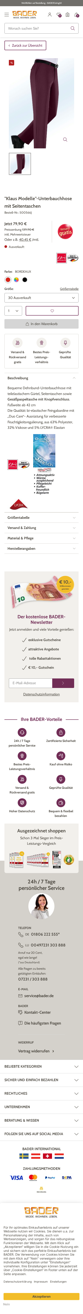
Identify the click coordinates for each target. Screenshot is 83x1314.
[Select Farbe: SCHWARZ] (24, 279)
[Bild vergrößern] (65, 139)
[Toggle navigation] (6, 14)
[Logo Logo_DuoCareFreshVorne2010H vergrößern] (44, 464)
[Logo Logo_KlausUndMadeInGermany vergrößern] (67, 258)
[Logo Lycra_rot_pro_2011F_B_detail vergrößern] (19, 504)
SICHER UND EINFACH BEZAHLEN (31, 1080)
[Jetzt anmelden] (63, 683)
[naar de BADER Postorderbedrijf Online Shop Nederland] (59, 1156)
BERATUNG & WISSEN (21, 1120)
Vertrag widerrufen (34, 1051)
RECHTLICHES (15, 1093)
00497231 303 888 (48, 945)
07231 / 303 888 (33, 979)
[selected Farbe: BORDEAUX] (8, 279)
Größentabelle (69, 289)
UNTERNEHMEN (17, 1107)
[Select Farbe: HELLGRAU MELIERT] (16, 279)
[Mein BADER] (50, 14)
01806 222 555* (45, 934)
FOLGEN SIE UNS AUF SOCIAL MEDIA (33, 1134)
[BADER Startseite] (24, 14)
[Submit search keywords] (73, 28)
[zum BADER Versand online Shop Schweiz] (47, 1156)
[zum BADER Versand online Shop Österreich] (35, 1156)
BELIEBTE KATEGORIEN (23, 1066)
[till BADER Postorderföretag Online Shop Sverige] (24, 1156)
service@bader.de (39, 995)
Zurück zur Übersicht (27, 45)
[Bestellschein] (67, 14)
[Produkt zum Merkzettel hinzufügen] (52, 311)
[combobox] (41, 28)
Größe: (9, 289)
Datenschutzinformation (41, 694)
